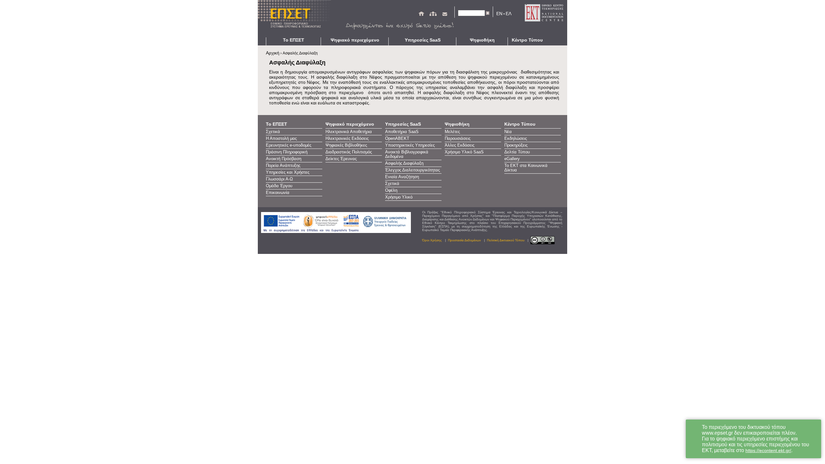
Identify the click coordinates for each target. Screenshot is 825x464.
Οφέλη (391, 190)
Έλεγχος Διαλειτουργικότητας (412, 170)
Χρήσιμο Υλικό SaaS (464, 152)
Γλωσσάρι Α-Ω (279, 179)
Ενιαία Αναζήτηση (402, 177)
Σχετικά (273, 132)
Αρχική (272, 52)
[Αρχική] (421, 15)
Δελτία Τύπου (517, 152)
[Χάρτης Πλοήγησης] (433, 15)
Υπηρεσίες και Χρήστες (287, 172)
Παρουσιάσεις (458, 138)
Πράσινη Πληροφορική (286, 152)
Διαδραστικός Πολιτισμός (348, 152)
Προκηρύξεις (516, 145)
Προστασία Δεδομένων (464, 240)
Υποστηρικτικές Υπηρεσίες (410, 145)
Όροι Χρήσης (432, 240)
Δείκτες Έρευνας (341, 159)
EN (499, 13)
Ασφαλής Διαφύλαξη (404, 163)
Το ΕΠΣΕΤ (293, 40)
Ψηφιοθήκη (482, 40)
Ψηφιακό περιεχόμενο (355, 40)
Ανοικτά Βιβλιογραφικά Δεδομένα (406, 154)
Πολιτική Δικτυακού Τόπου (505, 240)
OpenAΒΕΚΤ (397, 138)
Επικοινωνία (277, 192)
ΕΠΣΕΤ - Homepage (296, 18)
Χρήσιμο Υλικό (398, 197)
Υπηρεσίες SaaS (423, 40)
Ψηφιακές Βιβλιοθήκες (346, 145)
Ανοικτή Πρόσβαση (283, 159)
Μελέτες (452, 132)
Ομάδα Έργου (279, 186)
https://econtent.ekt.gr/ (768, 450)
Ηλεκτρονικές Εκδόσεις (347, 138)
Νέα (508, 132)
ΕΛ (508, 13)
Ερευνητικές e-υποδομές (288, 145)
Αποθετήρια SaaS (402, 132)
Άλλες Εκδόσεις (459, 145)
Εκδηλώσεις (515, 138)
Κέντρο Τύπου (527, 40)
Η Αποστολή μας (281, 138)
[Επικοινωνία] (445, 15)
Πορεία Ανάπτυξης (283, 165)
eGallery (512, 159)
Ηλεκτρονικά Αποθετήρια (348, 132)
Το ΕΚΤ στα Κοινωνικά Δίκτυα (526, 167)
